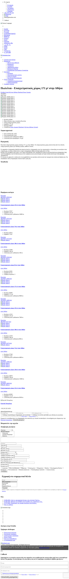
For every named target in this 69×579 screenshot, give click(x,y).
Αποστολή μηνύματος (18, 420)
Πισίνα (47, 468)
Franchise (10, 11)
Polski (5, 46)
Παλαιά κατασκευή (24, 469)
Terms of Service (32, 416)
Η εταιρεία (10, 5)
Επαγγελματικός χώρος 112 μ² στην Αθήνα (13, 388)
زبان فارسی (7, 44)
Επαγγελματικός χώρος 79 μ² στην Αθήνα (12, 226)
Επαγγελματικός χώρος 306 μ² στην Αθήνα (13, 243)
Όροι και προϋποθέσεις (10, 538)
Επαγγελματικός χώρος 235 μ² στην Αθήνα (13, 308)
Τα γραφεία (10, 8)
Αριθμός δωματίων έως (7, 457)
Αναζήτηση (4, 471)
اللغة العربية (7, 52)
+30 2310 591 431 (9, 12)
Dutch (5, 40)
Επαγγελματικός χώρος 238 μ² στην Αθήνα (13, 369)
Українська (7, 51)
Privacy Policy (24, 416)
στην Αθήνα (4, 208)
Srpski (5, 47)
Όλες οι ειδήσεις (8, 504)
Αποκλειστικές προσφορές (11, 535)
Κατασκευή (7, 61)
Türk (5, 49)
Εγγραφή (5, 488)
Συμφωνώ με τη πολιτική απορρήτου (10, 573)
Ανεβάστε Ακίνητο (9, 84)
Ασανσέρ (4, 468)
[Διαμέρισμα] (7, 433)
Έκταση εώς (4, 466)
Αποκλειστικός (50, 469)
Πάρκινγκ (23, 468)
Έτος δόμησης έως (6, 461)
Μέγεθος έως (4, 450)
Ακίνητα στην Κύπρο (9, 59)
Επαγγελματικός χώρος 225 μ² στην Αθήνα (13, 205)
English (6, 29)
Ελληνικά (6, 30)
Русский (6, 32)
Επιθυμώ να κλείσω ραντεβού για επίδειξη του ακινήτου (48, 415)
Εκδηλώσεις (10, 9)
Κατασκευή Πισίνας (12, 69)
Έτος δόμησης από (6, 459)
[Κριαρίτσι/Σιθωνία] (9, 486)
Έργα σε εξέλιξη (11, 76)
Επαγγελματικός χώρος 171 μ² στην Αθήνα (13, 286)
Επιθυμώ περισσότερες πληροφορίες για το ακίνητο (16, 415)
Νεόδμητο (3, 469)
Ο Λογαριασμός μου (9, 540)
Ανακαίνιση (10, 65)
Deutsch (6, 38)
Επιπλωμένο (31, 468)
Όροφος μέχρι (4, 454)
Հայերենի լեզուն (9, 33)
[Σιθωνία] (9, 484)
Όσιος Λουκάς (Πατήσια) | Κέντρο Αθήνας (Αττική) (24, 127)
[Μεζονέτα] (7, 436)
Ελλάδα (3, 92)
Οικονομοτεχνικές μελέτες (14, 75)
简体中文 (6, 36)
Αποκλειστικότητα (12, 82)
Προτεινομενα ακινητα (10, 532)
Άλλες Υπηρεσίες (9, 79)
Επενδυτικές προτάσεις (10, 534)
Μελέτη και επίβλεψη (13, 62)
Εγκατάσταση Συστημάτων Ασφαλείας (17, 70)
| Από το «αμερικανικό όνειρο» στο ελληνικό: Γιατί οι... (22, 500)
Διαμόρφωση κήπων (12, 67)
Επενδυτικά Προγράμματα (14, 78)
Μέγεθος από (4, 448)
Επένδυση (7, 72)
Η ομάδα (9, 6)
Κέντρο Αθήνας (13, 92)
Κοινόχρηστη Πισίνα (56, 468)
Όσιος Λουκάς (27, 92)
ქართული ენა (8, 43)
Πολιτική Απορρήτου (6, 420)
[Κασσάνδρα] (9, 483)
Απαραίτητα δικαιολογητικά (14, 81)
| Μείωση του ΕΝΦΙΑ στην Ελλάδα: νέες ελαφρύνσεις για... (23, 501)
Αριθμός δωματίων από (7, 455)
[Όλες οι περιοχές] (9, 482)
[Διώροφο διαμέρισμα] (7, 434)
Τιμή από (3, 445)
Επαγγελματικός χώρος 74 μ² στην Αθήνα (12, 348)
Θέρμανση (40, 468)
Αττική (7, 92)
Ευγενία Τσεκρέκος (6, 403)
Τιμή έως (3, 447)
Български (7, 35)
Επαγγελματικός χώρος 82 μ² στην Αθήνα (12, 265)
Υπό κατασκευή (12, 469)
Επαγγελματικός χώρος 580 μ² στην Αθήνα (13, 329)
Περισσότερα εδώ (44, 547)
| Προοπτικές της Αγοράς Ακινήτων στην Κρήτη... (20, 503)
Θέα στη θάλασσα (14, 468)
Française (6, 41)
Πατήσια (20, 92)
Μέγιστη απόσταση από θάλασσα (10, 462)
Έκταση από (4, 464)
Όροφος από (4, 452)
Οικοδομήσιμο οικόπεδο (37, 469)
